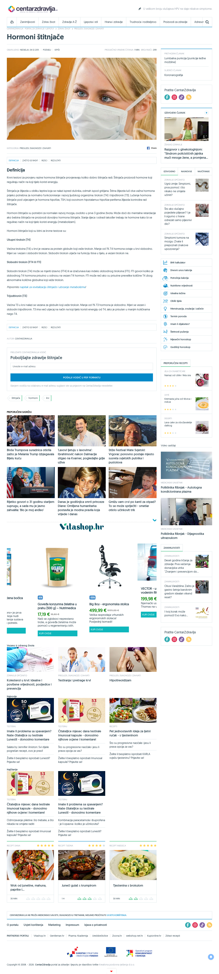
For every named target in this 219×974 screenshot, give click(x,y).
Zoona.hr (117, 935)
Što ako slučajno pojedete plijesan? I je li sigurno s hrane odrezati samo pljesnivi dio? (178, 216)
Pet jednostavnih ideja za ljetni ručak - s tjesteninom (130, 733)
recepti (113, 726)
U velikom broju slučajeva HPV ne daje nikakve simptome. (177, 8)
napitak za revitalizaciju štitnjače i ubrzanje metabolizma (52, 287)
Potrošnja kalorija (179, 277)
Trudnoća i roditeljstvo (143, 22)
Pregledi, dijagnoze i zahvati (89, 28)
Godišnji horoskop (180, 347)
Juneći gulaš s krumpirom (79, 885)
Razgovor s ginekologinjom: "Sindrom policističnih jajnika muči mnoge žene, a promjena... (186, 153)
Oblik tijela (176, 301)
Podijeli (47, 49)
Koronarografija (173, 75)
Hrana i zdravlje (114, 22)
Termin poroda (178, 316)
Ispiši (57, 49)
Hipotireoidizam (120, 680)
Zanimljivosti (27, 22)
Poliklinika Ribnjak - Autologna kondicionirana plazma (181, 489)
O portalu (12, 925)
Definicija (14, 160)
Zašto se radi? (30, 160)
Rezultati (56, 160)
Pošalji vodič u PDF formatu (81, 377)
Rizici (44, 160)
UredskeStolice (100, 935)
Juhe (166, 394)
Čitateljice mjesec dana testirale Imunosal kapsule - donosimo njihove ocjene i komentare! (79, 735)
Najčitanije (204, 171)
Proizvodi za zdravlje (175, 22)
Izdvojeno (169, 171)
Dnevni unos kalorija (181, 270)
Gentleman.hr (57, 935)
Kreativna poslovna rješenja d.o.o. (117, 964)
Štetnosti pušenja (179, 331)
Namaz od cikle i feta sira (177, 375)
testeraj (11, 726)
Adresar (199, 22)
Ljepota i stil (91, 22)
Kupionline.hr (154, 935)
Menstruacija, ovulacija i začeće (187, 308)
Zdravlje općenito (17, 675)
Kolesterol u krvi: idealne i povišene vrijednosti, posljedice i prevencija (29, 684)
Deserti (168, 418)
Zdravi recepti (172, 935)
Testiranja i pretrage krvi (74, 680)
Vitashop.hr (40, 935)
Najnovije (186, 171)
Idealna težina (177, 293)
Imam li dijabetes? (180, 324)
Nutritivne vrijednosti (181, 285)
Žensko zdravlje (173, 144)
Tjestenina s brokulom (128, 885)
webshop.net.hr (134, 935)
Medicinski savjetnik (172, 482)
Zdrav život (48, 22)
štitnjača (16, 398)
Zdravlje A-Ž (69, 22)
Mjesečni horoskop (180, 339)
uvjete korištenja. (117, 915)
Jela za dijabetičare (174, 371)
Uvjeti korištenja (33, 925)
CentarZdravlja (32, 9)
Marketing (54, 925)
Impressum (72, 925)
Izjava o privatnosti (95, 925)
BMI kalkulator (177, 262)
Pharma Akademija (78, 935)
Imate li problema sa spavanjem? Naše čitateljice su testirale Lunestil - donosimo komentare (29, 735)
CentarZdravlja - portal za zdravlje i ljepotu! (30, 28)
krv (47, 398)
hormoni (33, 398)
